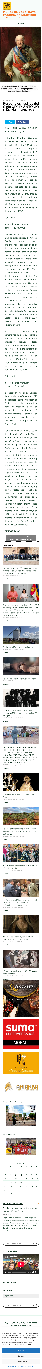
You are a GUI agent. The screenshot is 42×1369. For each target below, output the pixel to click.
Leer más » (6, 579)
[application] (21, 1264)
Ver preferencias (21, 1362)
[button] (39, 1329)
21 (26, 1182)
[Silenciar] (33, 1272)
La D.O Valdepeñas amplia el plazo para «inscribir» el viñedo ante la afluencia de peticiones (19, 831)
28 (26, 1186)
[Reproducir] (6, 1272)
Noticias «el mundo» (13, 1204)
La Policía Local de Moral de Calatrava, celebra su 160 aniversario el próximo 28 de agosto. (20, 713)
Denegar (21, 1356)
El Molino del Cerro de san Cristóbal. (18, 647)
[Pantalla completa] (36, 1272)
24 (5, 1186)
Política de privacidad (26, 1366)
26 (16, 1186)
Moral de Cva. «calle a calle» (13, 1102)
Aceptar (21, 1350)
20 (21, 1182)
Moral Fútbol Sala (9, 1134)
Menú (22, 23)
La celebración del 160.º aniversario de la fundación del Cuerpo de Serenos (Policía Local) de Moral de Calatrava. (20, 570)
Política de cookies (13, 1366)
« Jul (10, 1194)
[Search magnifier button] (36, 1243)
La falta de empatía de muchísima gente (20, 679)
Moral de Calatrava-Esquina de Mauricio (20, 14)
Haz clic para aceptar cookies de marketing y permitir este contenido (21, 538)
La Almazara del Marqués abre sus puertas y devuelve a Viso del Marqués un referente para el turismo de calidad (21, 902)
